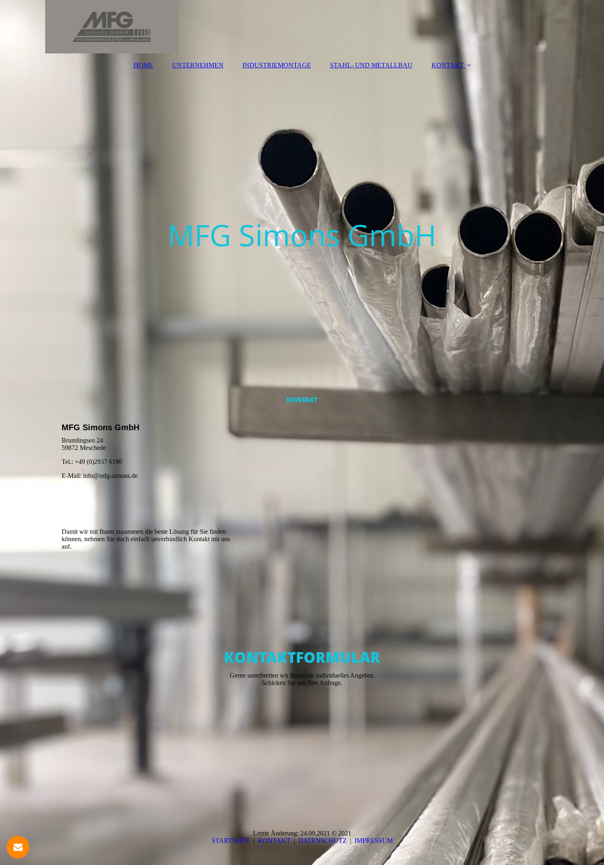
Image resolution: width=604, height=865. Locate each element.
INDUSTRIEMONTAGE (276, 65)
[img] (302, 26)
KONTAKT (447, 65)
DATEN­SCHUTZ (322, 840)
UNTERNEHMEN (198, 65)
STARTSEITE (231, 840)
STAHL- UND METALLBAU (371, 65)
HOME (143, 65)
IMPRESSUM (374, 840)
